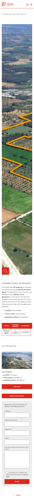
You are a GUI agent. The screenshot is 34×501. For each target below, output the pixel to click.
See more (17, 386)
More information (17, 396)
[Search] (27, 4)
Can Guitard (7, 372)
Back (19, 495)
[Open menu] (31, 4)
